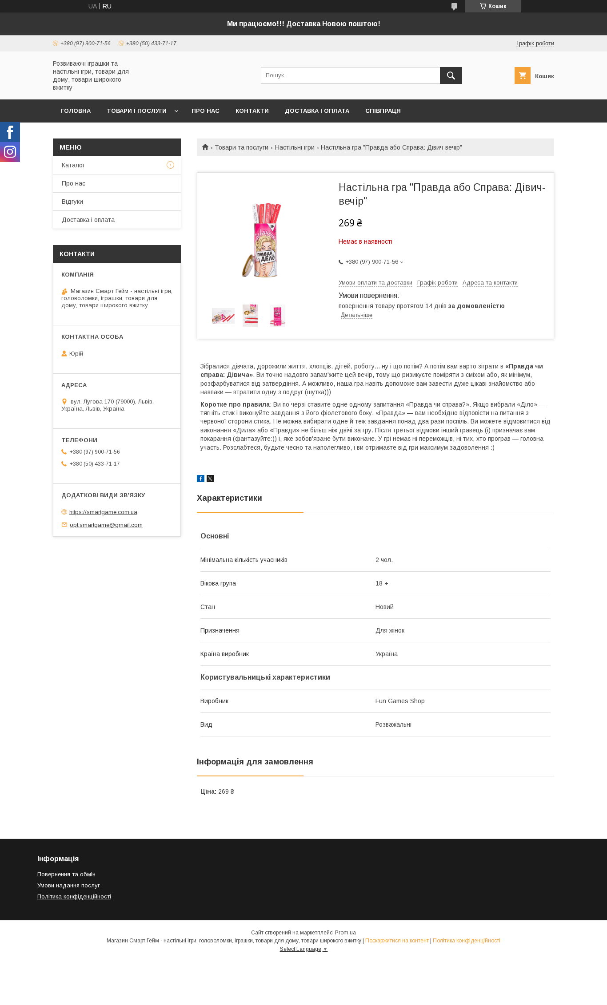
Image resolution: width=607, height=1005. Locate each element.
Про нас (206, 110)
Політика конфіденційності (74, 896)
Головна (76, 110)
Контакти (252, 110)
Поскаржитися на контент (397, 941)
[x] (210, 479)
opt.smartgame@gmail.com (106, 524)
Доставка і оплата (317, 110)
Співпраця (383, 110)
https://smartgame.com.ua (103, 512)
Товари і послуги (137, 110)
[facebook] (200, 479)
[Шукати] (451, 75)
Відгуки (72, 201)
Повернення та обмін (66, 874)
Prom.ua (345, 933)
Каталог (73, 165)
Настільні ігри (295, 147)
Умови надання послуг (68, 885)
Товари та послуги (241, 147)
